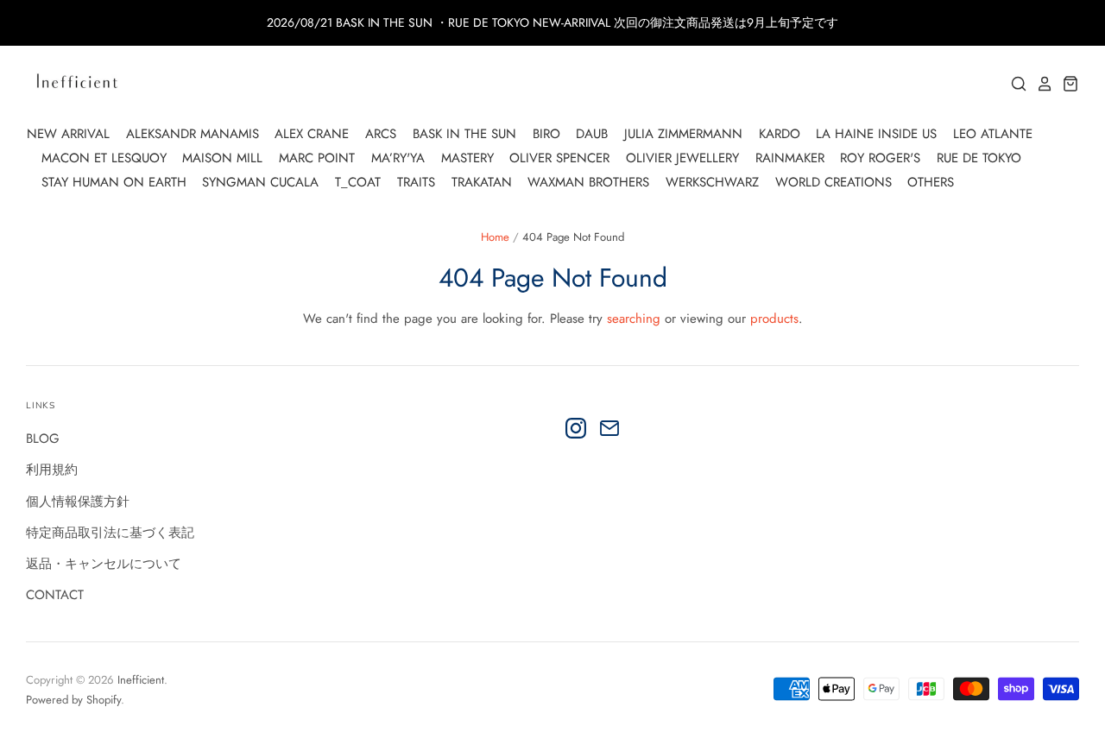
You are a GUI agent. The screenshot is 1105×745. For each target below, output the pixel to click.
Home (495, 237)
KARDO (779, 133)
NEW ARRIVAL (68, 133)
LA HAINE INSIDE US (876, 133)
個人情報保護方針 (77, 501)
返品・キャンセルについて (103, 563)
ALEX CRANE (312, 133)
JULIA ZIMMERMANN (683, 133)
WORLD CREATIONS (833, 182)
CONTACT (55, 594)
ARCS (380, 133)
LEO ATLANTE (992, 133)
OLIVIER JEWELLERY (682, 157)
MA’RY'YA (398, 157)
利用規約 (52, 469)
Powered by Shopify (73, 699)
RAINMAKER (789, 157)
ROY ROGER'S (880, 157)
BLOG (43, 438)
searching (633, 318)
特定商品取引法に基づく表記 (110, 532)
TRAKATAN (481, 182)
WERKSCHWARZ (712, 182)
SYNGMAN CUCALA (260, 182)
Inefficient (140, 680)
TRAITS (416, 182)
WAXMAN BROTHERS (588, 182)
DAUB (592, 133)
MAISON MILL (222, 157)
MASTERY (467, 157)
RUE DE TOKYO (979, 157)
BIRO (546, 133)
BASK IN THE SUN (464, 133)
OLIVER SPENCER (559, 157)
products (774, 318)
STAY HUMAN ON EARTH (113, 182)
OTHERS (930, 182)
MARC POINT (317, 157)
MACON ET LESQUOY (104, 157)
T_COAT (358, 182)
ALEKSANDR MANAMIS (192, 133)
